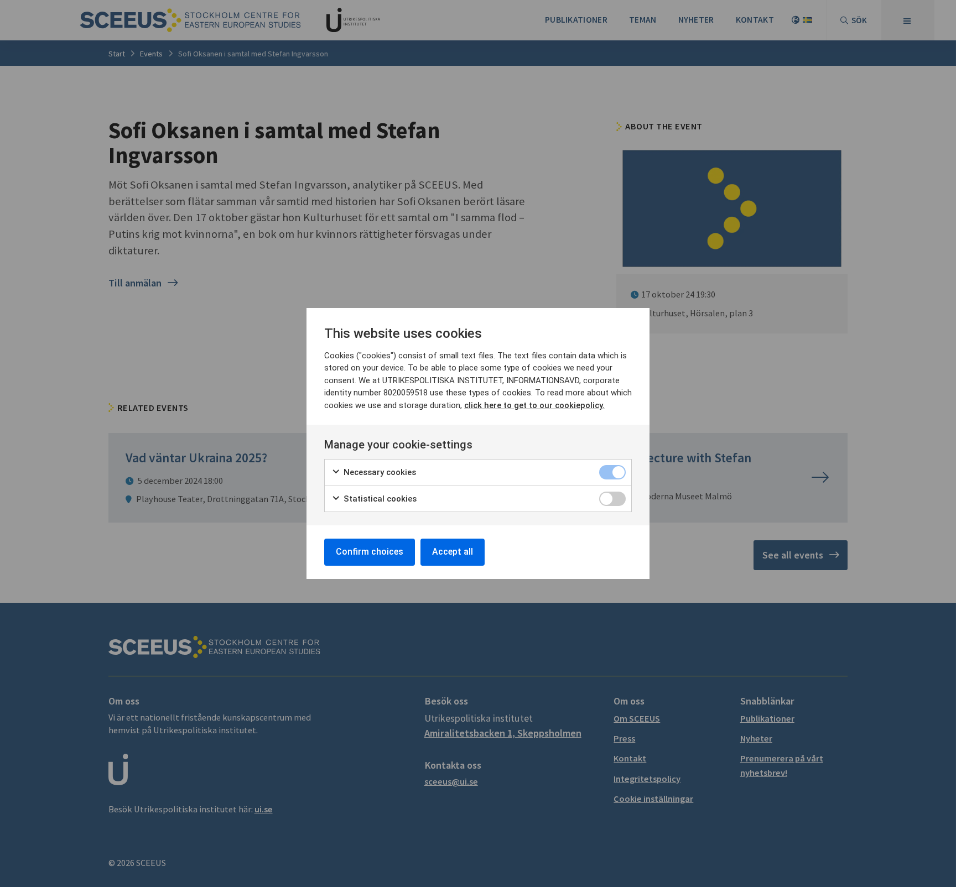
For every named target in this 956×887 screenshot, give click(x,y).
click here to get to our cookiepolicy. (534, 405)
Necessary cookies (378, 472)
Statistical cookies (379, 499)
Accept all (452, 551)
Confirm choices (369, 551)
